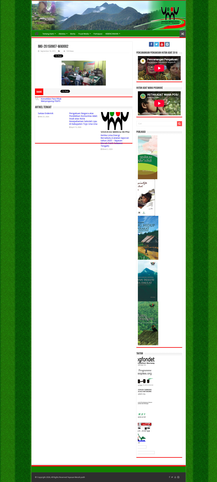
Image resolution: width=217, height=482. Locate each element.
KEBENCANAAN (112, 34)
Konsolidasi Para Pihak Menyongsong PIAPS (51, 99)
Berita (72, 34)
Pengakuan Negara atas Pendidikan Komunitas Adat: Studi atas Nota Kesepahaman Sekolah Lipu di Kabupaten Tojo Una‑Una (83, 118)
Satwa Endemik (45, 113)
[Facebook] (151, 44)
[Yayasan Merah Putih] (108, 15)
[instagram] (167, 44)
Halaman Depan (37, 33)
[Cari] (179, 123)
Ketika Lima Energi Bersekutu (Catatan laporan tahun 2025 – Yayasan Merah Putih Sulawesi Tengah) (115, 140)
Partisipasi (98, 34)
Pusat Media (84, 34)
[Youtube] (162, 44)
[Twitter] (156, 44)
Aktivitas (62, 34)
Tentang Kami (48, 34)
